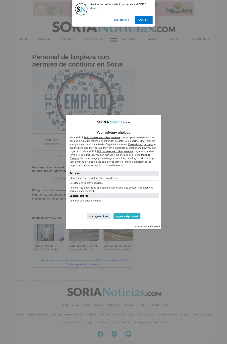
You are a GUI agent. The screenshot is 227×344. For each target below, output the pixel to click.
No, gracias (121, 19)
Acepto (143, 19)
